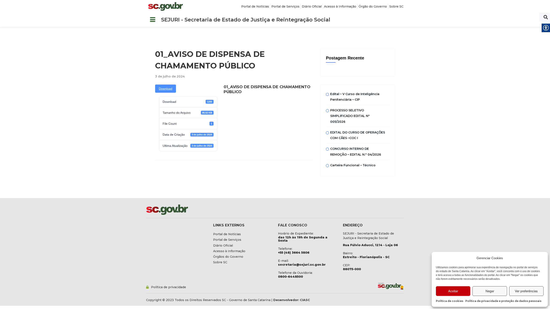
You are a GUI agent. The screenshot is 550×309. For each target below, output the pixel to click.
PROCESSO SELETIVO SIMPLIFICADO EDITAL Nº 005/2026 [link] (350, 116)
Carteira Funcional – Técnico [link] (353, 165)
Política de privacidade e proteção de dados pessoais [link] (503, 301)
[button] (152, 20)
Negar (490, 291)
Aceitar (453, 291)
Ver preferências (526, 291)
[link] (165, 6)
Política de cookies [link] (449, 301)
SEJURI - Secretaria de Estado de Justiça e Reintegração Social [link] (245, 20)
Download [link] (165, 88)
